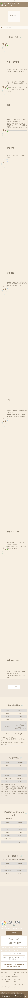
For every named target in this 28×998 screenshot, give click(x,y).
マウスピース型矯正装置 (7, 976)
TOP (26, 996)
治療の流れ (17, 969)
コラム (3, 984)
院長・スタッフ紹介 (6, 979)
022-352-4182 (15, 943)
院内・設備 (17, 979)
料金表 (16, 976)
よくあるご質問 (13, 687)
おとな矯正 (4, 972)
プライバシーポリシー (7, 987)
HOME (2, 27)
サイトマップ (17, 987)
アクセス (16, 982)
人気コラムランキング (20, 984)
